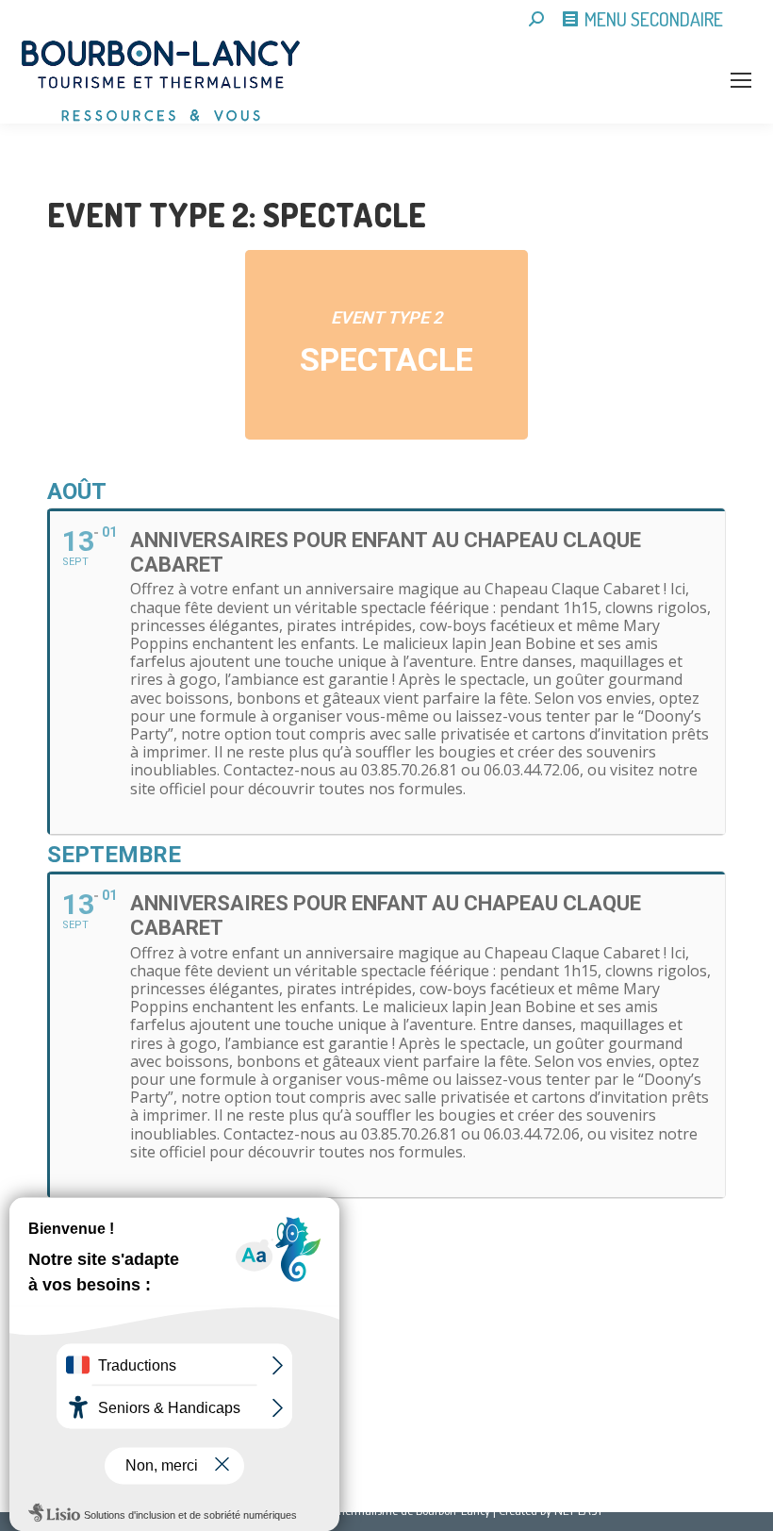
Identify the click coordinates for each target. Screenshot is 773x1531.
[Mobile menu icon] (741, 80)
